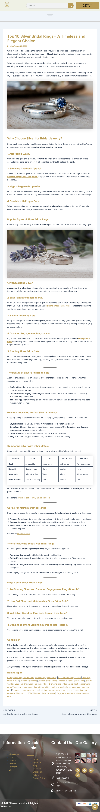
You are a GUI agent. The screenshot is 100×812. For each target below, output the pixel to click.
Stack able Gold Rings (47, 681)
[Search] (71, 5)
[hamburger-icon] (50, 16)
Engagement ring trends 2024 (20, 677)
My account (14, 754)
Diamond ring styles (58, 684)
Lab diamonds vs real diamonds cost (56, 690)
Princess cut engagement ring (71, 681)
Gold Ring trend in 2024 (21, 693)
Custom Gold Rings (28, 681)
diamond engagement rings (57, 306)
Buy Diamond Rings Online (69, 677)
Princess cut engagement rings (25, 690)
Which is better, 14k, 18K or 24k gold (34, 498)
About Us (37, 762)
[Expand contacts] (95, 807)
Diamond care (23, 533)
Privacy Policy (39, 778)
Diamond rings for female (44, 693)
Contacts (37, 769)
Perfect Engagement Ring (46, 677)
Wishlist (12, 763)
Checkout (13, 760)
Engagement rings (65, 693)
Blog (35, 765)
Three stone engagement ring (25, 687)
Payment (13, 767)
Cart (11, 757)
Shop (11, 770)
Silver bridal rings (46, 687)
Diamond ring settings (39, 684)
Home (35, 759)
